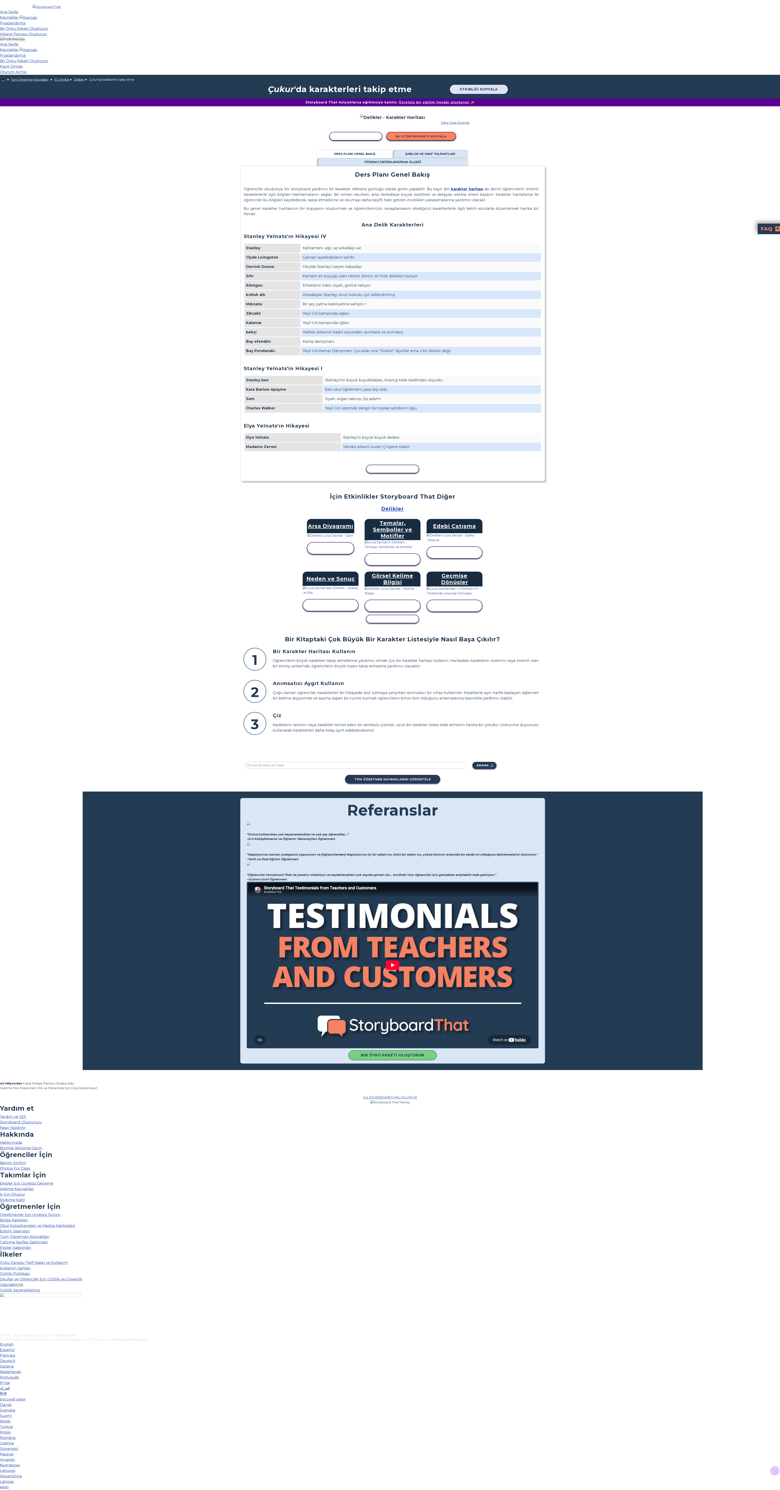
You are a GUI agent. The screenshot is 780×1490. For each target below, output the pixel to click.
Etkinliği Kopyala (479, 89)
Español (7, 1350)
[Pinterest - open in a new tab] (2, 1330)
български (10, 1465)
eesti (4, 1487)
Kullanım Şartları (15, 1268)
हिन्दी (3, 1394)
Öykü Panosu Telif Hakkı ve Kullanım (34, 1263)
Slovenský (9, 1448)
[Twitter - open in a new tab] (2, 1323)
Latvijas (7, 1481)
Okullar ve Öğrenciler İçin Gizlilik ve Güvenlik (41, 1279)
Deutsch (7, 1361)
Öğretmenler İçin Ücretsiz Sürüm (30, 1215)
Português (9, 1377)
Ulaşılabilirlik (11, 1284)
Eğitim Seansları (15, 1231)
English (7, 1344)
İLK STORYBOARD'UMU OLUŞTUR (390, 1097)
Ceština (7, 1443)
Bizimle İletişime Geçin (21, 1148)
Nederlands (10, 1372)
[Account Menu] (12, 39)
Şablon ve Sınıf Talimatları (430, 154)
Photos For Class (15, 1168)
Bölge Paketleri (14, 1220)
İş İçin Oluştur (12, 1194)
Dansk (6, 1405)
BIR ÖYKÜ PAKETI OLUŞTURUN (392, 1055)
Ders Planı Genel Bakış (354, 154)
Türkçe (6, 1427)
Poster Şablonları (15, 1247)
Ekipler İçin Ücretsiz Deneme (26, 1183)
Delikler (79, 80)
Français (7, 1355)
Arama (483, 765)
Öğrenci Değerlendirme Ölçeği (392, 162)
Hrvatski (7, 1459)
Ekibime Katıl (12, 1200)
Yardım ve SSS (13, 1117)
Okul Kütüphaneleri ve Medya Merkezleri (37, 1226)
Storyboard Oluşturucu (21, 1122)
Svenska (7, 1410)
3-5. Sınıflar (61, 80)
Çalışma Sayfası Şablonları (24, 1242)
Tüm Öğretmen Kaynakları (30, 80)
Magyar (7, 1454)
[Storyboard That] (46, 7)
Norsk (5, 1421)
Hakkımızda (11, 1142)
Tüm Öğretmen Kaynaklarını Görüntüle (392, 779)
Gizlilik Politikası (15, 1273)
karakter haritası (467, 189)
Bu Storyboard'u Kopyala (421, 136)
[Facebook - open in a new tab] (2, 1310)
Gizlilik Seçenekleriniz (20, 1290)
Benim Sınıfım (13, 1163)
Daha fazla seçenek (455, 123)
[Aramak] (28, 17)
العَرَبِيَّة (5, 1388)
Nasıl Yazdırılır (13, 1128)
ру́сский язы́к (12, 1399)
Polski (5, 1432)
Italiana (7, 1366)
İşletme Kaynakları (17, 1189)
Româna (8, 1438)
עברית (5, 1383)
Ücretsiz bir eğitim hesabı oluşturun (434, 102)
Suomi (6, 1416)
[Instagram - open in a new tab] (2, 1317)
